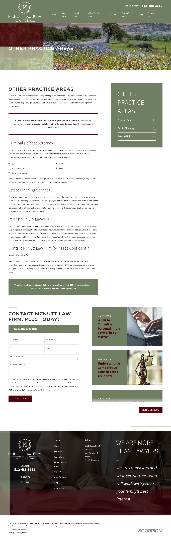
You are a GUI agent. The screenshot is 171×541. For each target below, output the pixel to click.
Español (57, 471)
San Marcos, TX (28, 99)
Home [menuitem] (53, 14)
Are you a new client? (17, 356)
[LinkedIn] (27, 482)
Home (57, 446)
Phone (12, 348)
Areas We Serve (60, 477)
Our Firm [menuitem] (64, 15)
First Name (14, 340)
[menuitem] (135, 120)
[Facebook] (22, 482)
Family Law (59, 457)
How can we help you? (18, 365)
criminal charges (16, 153)
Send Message (20, 399)
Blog (56, 482)
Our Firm (58, 451)
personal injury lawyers (83, 226)
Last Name (49, 340)
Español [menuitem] (112, 14)
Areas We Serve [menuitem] (126, 15)
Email (47, 348)
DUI (13, 164)
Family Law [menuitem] (77, 15)
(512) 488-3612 (63, 120)
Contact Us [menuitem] (151, 15)
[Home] (25, 11)
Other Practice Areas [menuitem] (94, 15)
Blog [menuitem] (141, 14)
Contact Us (59, 488)
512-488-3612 (151, 5)
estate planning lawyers (46, 200)
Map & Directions (92, 460)
